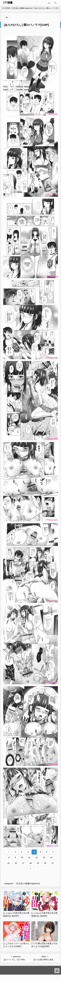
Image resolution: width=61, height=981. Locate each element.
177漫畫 (8, 2)
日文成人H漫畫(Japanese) (22, 8)
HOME (7, 8)
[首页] (56, 970)
